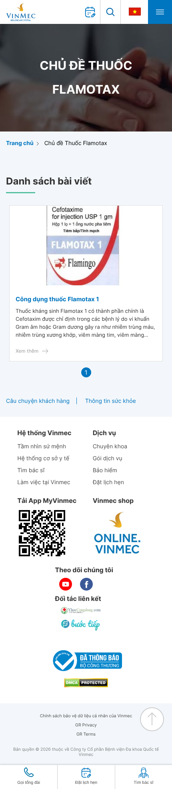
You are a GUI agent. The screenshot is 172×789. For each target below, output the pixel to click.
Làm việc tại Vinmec (43, 482)
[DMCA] (86, 682)
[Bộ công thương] (86, 660)
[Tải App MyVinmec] (42, 533)
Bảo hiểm (105, 470)
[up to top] (152, 719)
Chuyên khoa (110, 446)
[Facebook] (86, 584)
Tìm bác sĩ (30, 470)
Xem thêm (27, 351)
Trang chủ (20, 143)
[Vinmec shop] (117, 533)
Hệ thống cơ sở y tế (43, 458)
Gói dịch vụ (107, 458)
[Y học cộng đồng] (81, 610)
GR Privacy (86, 725)
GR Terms (86, 734)
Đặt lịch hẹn (108, 482)
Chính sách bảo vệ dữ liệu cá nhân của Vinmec (86, 715)
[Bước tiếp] (81, 624)
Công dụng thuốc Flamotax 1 (57, 299)
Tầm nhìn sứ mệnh (41, 446)
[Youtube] (65, 584)
